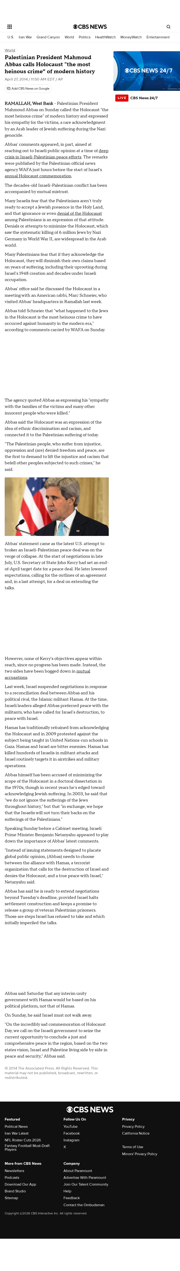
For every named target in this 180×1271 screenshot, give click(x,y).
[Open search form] (168, 26)
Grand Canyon (48, 37)
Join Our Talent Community (86, 1184)
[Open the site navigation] (35, 27)
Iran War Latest (17, 1133)
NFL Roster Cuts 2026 (23, 1140)
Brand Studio (15, 1191)
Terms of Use (132, 1147)
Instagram (71, 1140)
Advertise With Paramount (85, 1177)
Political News (16, 1126)
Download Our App (20, 1184)
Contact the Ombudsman (84, 1205)
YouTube (71, 1126)
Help (67, 1191)
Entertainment (158, 37)
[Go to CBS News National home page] (90, 26)
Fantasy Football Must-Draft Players (27, 1147)
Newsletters (14, 1171)
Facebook (72, 1133)
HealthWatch (105, 37)
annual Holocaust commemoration (38, 176)
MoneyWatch (131, 37)
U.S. (11, 37)
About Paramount (78, 1171)
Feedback (72, 1198)
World (69, 37)
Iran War (25, 37)
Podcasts (12, 1177)
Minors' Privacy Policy (139, 1154)
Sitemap (11, 1198)
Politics (84, 37)
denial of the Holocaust (79, 213)
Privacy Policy (133, 1126)
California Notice (136, 1133)
